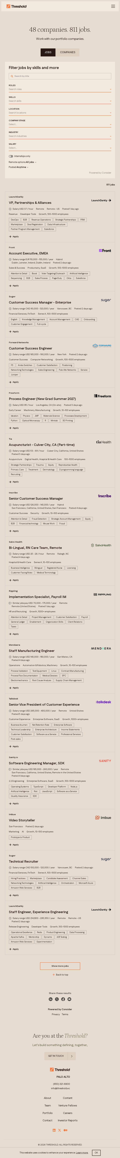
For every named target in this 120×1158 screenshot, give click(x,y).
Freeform (14, 393)
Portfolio (47, 1113)
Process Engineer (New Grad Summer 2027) (42, 399)
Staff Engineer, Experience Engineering (38, 912)
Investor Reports (68, 1120)
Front (12, 247)
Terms (65, 1014)
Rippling (13, 591)
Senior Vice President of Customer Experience (44, 704)
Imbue (12, 814)
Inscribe (13, 492)
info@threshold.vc (60, 1088)
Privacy (56, 1014)
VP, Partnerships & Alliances (30, 203)
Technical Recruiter (23, 861)
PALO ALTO (63, 1077)
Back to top (62, 974)
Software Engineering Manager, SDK (36, 763)
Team (48, 1106)
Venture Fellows (67, 1106)
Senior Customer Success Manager (36, 498)
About (47, 1098)
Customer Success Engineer (30, 348)
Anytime (21, 167)
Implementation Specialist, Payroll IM (37, 597)
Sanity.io (13, 757)
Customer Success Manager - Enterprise (40, 302)
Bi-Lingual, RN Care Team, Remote (35, 548)
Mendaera (14, 645)
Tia (10, 439)
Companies (67, 52)
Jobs (48, 52)
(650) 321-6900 (61, 1084)
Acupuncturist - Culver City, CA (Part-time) (42, 445)
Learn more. (82, 1152)
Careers (67, 1113)
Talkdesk (13, 698)
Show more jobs (60, 966)
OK (96, 1152)
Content (67, 1098)
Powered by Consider (100, 172)
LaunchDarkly (16, 196)
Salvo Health (15, 542)
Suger (12, 296)
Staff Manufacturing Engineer (32, 651)
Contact (47, 1120)
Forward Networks (19, 342)
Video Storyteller (22, 820)
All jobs (30, 162)
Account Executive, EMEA (28, 253)
